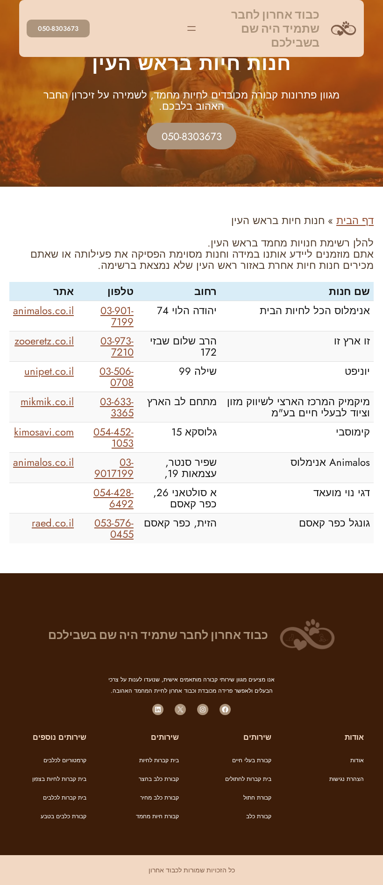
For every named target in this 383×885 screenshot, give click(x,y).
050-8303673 (58, 28)
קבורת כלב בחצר (159, 779)
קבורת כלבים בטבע (63, 816)
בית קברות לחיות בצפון (59, 779)
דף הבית (355, 220)
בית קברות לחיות (159, 760)
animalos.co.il (43, 310)
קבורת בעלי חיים (251, 760)
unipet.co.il (49, 371)
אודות (357, 760)
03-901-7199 (117, 316)
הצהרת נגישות (346, 779)
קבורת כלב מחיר (159, 798)
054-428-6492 (113, 498)
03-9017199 (114, 468)
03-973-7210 (117, 346)
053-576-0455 (114, 528)
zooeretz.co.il (44, 340)
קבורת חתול (257, 798)
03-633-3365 (117, 407)
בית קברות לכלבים (64, 798)
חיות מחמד (149, 816)
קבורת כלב (258, 816)
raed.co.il (53, 522)
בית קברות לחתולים (248, 779)
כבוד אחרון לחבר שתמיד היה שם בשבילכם (275, 28)
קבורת (171, 816)
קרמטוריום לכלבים (64, 760)
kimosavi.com (44, 431)
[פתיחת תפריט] (191, 28)
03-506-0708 (116, 377)
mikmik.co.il (47, 401)
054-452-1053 (113, 437)
